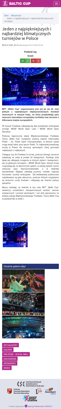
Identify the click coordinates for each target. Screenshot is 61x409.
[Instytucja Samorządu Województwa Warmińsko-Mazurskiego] (18, 390)
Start (6, 15)
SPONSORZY (10, 363)
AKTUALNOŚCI (10, 345)
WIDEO (7, 367)
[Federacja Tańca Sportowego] (38, 390)
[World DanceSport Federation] (50, 390)
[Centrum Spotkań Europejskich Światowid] (30, 383)
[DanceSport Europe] (30, 397)
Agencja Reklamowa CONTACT (40, 406)
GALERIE (8, 349)
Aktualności (16, 15)
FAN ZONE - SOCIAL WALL (16, 354)
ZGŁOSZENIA (10, 358)
